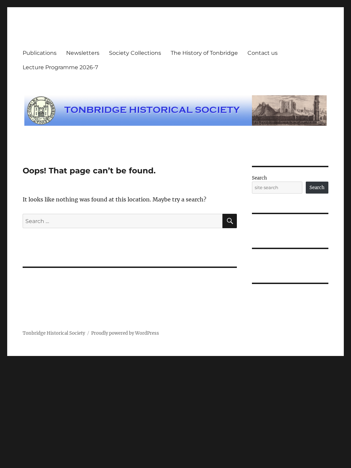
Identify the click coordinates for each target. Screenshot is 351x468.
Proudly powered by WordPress (125, 333)
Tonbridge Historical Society (54, 333)
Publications (40, 53)
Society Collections (135, 53)
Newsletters (82, 53)
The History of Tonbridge (204, 53)
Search (259, 178)
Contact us (262, 53)
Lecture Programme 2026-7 (60, 67)
